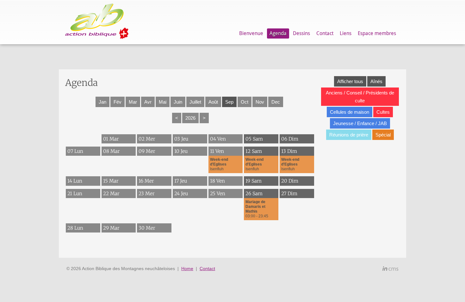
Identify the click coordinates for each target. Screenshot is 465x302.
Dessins (301, 33)
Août (213, 102)
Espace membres (377, 33)
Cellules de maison (349, 112)
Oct (244, 102)
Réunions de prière (348, 134)
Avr (148, 102)
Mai (162, 102)
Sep (229, 102)
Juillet (195, 102)
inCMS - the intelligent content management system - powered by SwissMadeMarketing (390, 269)
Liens (345, 33)
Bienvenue (251, 33)
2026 (190, 118)
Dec (275, 102)
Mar (133, 102)
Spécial (383, 134)
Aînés (376, 81)
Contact (324, 33)
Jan (102, 102)
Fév (117, 102)
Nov (260, 102)
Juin (178, 102)
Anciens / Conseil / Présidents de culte (360, 96)
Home (187, 268)
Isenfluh (219, 164)
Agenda (278, 33)
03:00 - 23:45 (256, 209)
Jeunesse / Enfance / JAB (360, 123)
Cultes (383, 112)
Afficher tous (350, 81)
